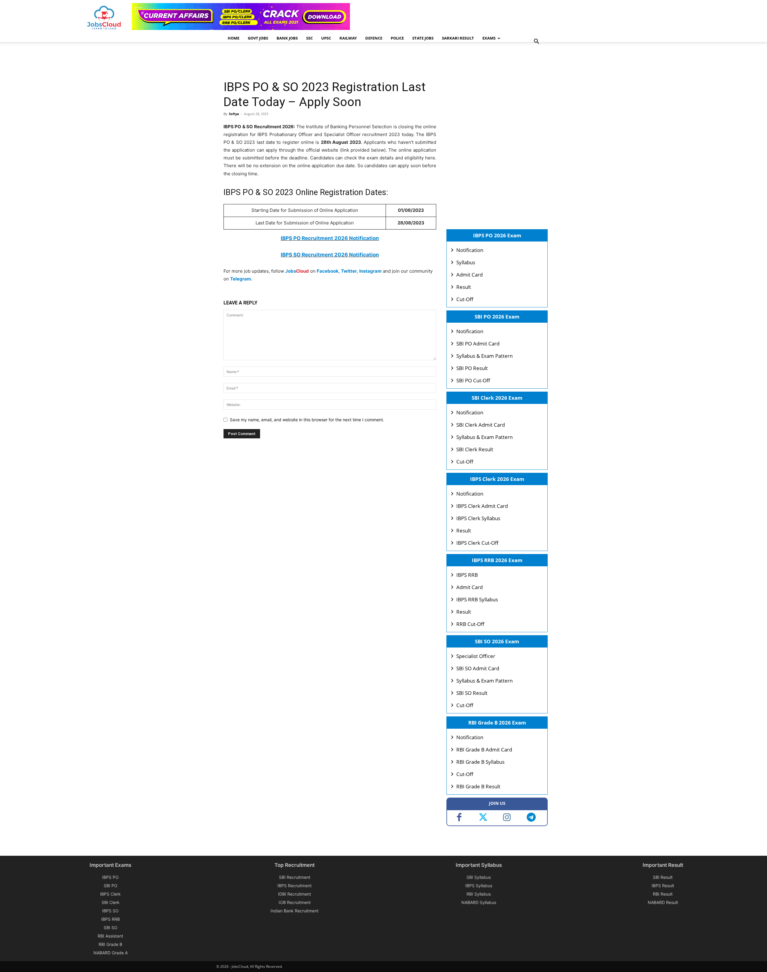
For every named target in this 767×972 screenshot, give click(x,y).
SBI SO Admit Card (477, 668)
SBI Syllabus (478, 877)
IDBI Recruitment (294, 893)
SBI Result (663, 877)
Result (463, 286)
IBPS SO (110, 910)
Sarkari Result (458, 38)
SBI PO (110, 885)
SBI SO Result (471, 692)
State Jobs (423, 38)
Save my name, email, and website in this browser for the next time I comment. (307, 419)
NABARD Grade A (110, 952)
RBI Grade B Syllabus (480, 761)
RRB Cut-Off (470, 624)
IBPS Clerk (110, 893)
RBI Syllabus (478, 893)
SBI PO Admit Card (477, 343)
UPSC (326, 38)
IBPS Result (663, 885)
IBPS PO (110, 877)
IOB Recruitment (295, 902)
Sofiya (234, 113)
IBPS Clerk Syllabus (478, 518)
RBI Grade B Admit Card (484, 749)
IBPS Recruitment (294, 885)
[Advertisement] (333, 61)
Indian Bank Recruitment (294, 910)
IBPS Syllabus (478, 885)
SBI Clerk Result (474, 449)
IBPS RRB (467, 574)
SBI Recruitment (294, 877)
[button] (536, 42)
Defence (373, 38)
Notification (469, 250)
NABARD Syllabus (478, 902)
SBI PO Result (472, 368)
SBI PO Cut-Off (473, 380)
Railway (348, 38)
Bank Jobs (287, 38)
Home (233, 38)
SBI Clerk (111, 902)
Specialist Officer (475, 656)
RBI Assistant (110, 935)
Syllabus (465, 262)
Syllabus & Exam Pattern (484, 355)
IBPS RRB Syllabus (477, 599)
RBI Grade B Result (478, 786)
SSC (309, 38)
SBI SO (110, 927)
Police (397, 38)
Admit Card (469, 274)
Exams (489, 38)
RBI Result (663, 893)
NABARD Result (663, 902)
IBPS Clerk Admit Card (482, 505)
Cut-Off (464, 299)
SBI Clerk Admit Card (480, 424)
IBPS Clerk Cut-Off (477, 542)
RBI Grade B (110, 944)
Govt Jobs (258, 38)
